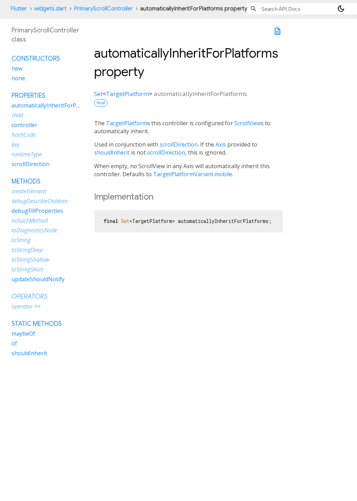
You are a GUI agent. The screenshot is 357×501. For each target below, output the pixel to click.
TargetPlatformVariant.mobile (192, 174)
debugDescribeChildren (40, 201)
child (17, 115)
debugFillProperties (37, 211)
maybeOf (23, 333)
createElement (29, 191)
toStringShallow (30, 259)
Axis (220, 144)
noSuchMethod (30, 220)
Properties (28, 95)
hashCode (24, 135)
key (16, 144)
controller (24, 125)
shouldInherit (112, 152)
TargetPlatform (127, 94)
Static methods (37, 324)
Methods (26, 181)
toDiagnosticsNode (34, 230)
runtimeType (27, 154)
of (14, 343)
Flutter (18, 8)
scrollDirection (179, 144)
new (17, 68)
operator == (26, 306)
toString (21, 240)
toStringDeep (27, 250)
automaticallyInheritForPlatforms (55, 105)
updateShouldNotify (38, 279)
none (18, 78)
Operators (29, 296)
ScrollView (247, 123)
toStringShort (27, 269)
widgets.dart (50, 8)
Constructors (36, 58)
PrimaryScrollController (103, 8)
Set (98, 94)
